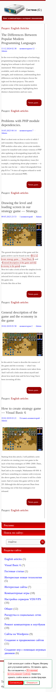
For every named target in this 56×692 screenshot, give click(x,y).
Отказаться (32, 682)
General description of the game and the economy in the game (19, 316)
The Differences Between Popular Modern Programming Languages (19, 39)
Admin (4, 51)
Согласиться (16, 682)
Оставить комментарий (30, 418)
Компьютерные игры (17, 593)
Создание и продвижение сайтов (24, 640)
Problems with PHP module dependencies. (20, 123)
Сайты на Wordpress (17, 634)
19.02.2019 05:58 (8, 326)
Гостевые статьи (14, 571)
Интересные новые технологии (23, 577)
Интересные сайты (16, 587)
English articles (19, 110)
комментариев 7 (26, 130)
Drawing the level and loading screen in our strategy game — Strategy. (19, 207)
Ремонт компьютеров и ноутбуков (25, 624)
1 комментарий (26, 216)
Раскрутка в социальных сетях (23, 614)
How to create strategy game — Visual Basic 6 (21, 410)
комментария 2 (26, 326)
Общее (9, 608)
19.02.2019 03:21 (8, 418)
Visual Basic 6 (13, 565)
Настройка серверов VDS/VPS (23, 599)
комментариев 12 (27, 48)
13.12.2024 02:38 (8, 48)
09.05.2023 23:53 (8, 216)
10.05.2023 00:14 (8, 130)
